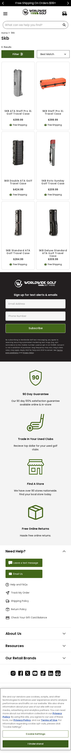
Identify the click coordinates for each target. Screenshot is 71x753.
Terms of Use (49, 720)
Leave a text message (25, 562)
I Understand (36, 743)
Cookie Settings (35, 734)
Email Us (18, 573)
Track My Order (20, 592)
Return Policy (19, 609)
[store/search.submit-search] (65, 25)
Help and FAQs (19, 584)
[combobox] (35, 25)
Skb (13, 32)
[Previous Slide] (3, 3)
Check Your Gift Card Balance (29, 617)
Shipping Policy (20, 601)
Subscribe (36, 328)
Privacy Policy (28, 353)
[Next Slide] (68, 3)
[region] (35, 719)
